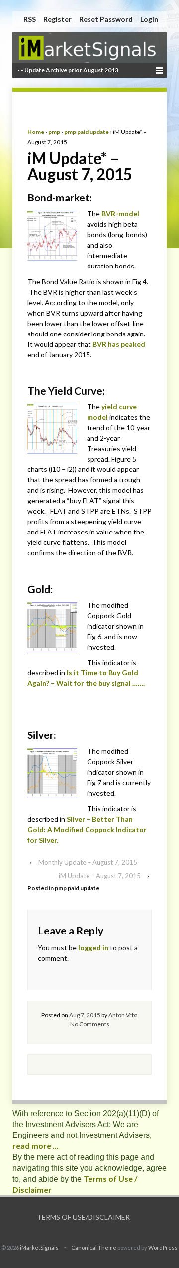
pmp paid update (86, 131)
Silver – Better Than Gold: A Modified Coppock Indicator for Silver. (87, 829)
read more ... (35, 1145)
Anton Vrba (123, 1015)
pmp (54, 131)
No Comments (89, 1024)
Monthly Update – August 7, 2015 (87, 862)
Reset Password (106, 19)
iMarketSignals (39, 1247)
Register (57, 19)
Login (149, 19)
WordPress (163, 1247)
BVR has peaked (118, 344)
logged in (93, 947)
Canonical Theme (93, 1247)
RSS (29, 19)
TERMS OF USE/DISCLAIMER (83, 1217)
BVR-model (120, 213)
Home (35, 131)
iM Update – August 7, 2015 (100, 876)
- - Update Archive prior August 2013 (67, 70)
